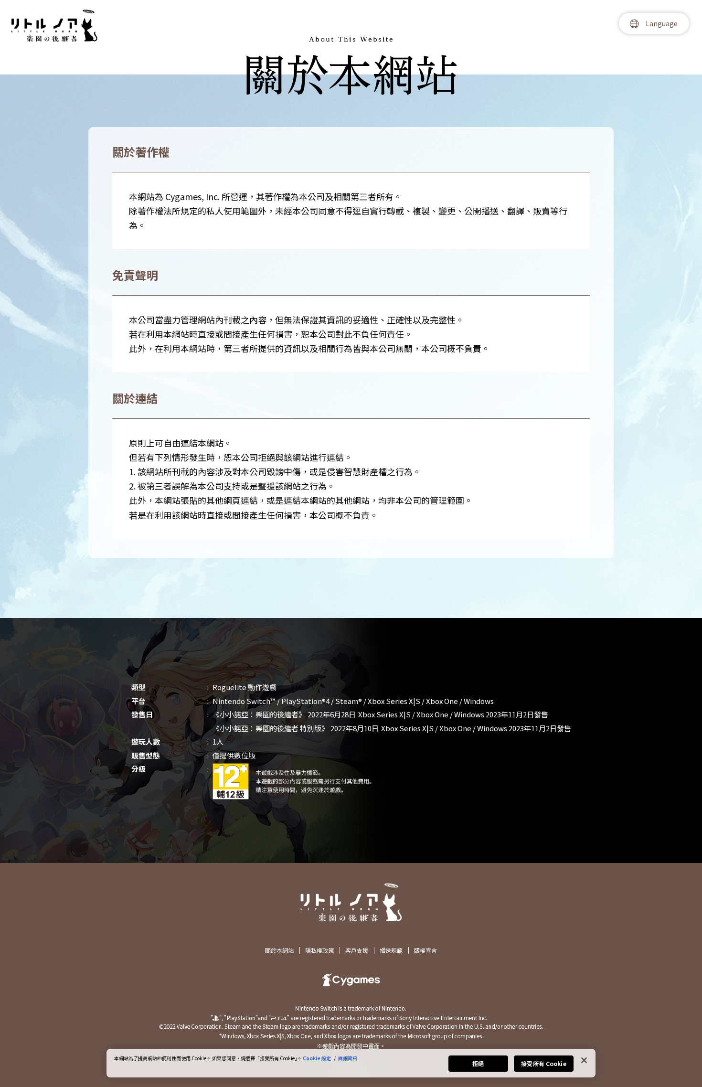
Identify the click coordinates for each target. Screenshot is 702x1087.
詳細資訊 (347, 1058)
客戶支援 (356, 950)
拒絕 (478, 1063)
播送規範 (391, 950)
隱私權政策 (319, 950)
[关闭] (584, 1060)
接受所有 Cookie (543, 1063)
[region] (351, 1063)
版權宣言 (425, 950)
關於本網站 (279, 950)
